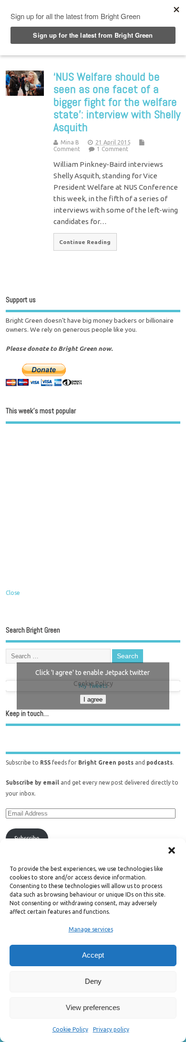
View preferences (93, 1007)
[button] (171, 850)
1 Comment (112, 149)
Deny (93, 981)
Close (13, 593)
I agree (93, 699)
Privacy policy (111, 1029)
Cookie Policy (70, 1029)
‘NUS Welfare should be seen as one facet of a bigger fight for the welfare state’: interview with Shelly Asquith (116, 101)
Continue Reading (85, 242)
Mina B (70, 142)
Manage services (91, 929)
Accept (93, 955)
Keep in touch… (27, 713)
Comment (66, 149)
